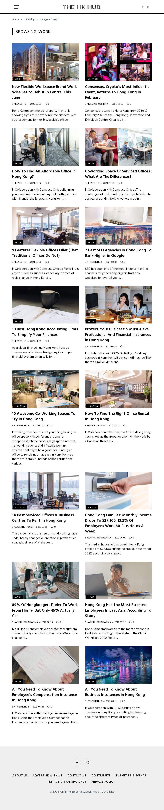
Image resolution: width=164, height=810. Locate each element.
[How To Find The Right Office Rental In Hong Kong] (118, 389)
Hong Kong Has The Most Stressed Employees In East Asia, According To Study (118, 610)
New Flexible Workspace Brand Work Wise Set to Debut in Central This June (44, 92)
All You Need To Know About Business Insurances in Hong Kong (115, 692)
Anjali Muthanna (99, 537)
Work (18, 79)
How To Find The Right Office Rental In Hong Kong (117, 416)
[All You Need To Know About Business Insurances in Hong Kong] (118, 665)
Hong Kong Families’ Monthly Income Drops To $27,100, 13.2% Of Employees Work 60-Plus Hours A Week (118, 523)
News (91, 597)
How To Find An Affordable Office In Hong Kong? (44, 174)
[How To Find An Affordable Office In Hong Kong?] (45, 146)
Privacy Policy (103, 781)
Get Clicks (108, 791)
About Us (20, 775)
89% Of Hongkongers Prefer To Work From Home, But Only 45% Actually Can (45, 610)
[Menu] (16, 7)
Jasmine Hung (24, 526)
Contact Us (76, 775)
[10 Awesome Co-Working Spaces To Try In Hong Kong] (45, 389)
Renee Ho (21, 103)
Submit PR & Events (131, 775)
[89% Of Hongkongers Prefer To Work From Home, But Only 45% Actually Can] (45, 580)
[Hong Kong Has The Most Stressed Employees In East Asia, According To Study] (118, 580)
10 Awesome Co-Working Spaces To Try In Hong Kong (43, 416)
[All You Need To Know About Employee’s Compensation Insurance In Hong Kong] (45, 665)
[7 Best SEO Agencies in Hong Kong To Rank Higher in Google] (118, 226)
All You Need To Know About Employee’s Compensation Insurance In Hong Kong (44, 695)
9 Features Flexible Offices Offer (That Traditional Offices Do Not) (45, 253)
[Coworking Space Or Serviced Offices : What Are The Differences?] (118, 146)
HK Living (20, 406)
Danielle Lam (96, 425)
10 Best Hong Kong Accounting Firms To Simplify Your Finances (45, 332)
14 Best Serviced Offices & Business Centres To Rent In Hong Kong (43, 518)
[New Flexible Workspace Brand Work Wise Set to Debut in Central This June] (45, 62)
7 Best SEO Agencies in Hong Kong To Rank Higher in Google (118, 253)
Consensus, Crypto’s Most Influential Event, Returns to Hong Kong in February (117, 92)
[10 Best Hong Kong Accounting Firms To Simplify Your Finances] (45, 304)
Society (92, 507)
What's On (93, 79)
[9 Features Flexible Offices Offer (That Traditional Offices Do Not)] (45, 226)
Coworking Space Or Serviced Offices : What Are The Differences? (118, 174)
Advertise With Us (47, 775)
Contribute (101, 775)
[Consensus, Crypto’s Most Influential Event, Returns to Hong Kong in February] (118, 62)
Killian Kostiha (98, 103)
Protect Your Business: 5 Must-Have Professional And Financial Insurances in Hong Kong (118, 335)
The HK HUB (95, 262)
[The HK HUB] (82, 7)
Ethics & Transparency (67, 781)
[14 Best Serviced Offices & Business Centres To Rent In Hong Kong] (45, 490)
